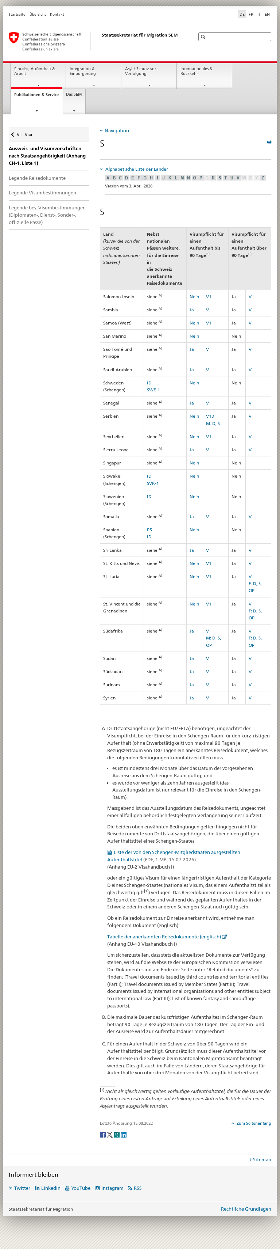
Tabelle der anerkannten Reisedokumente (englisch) (164, 936)
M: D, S (213, 423)
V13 (210, 416)
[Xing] (117, 1134)
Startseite (17, 14)
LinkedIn (51, 1188)
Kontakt (57, 14)
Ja (192, 309)
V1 (208, 296)
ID (149, 383)
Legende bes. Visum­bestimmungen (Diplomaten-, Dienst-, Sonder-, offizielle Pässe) (47, 215)
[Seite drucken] (269, 141)
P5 (149, 529)
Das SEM (74, 94)
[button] (204, 37)
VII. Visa (24, 132)
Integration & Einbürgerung (83, 71)
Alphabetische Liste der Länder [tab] (136, 169)
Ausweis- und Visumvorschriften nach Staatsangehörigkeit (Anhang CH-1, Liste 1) (47, 155)
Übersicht (38, 14)
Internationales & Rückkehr (196, 71)
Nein (194, 296)
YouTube (80, 1188)
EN (267, 14)
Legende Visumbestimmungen (42, 192)
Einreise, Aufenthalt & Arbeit (34, 71)
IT (259, 14)
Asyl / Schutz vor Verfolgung (140, 71)
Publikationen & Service (38, 97)
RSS (138, 1188)
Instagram (112, 1188)
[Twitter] (110, 1134)
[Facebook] (103, 1134)
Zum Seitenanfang (253, 1123)
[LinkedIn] (124, 1134)
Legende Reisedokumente (37, 178)
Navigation (117, 130)
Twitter (22, 1188)
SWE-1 (153, 389)
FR (251, 14)
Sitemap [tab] (262, 1159)
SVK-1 (153, 483)
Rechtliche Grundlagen (246, 1209)
